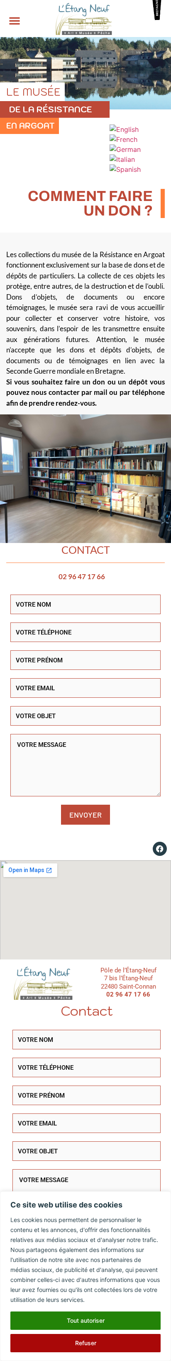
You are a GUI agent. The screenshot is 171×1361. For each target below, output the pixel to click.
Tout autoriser (86, 1320)
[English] (124, 129)
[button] (14, 20)
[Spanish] (126, 169)
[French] (124, 139)
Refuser (85, 1342)
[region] (85, 1276)
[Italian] (123, 159)
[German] (126, 149)
